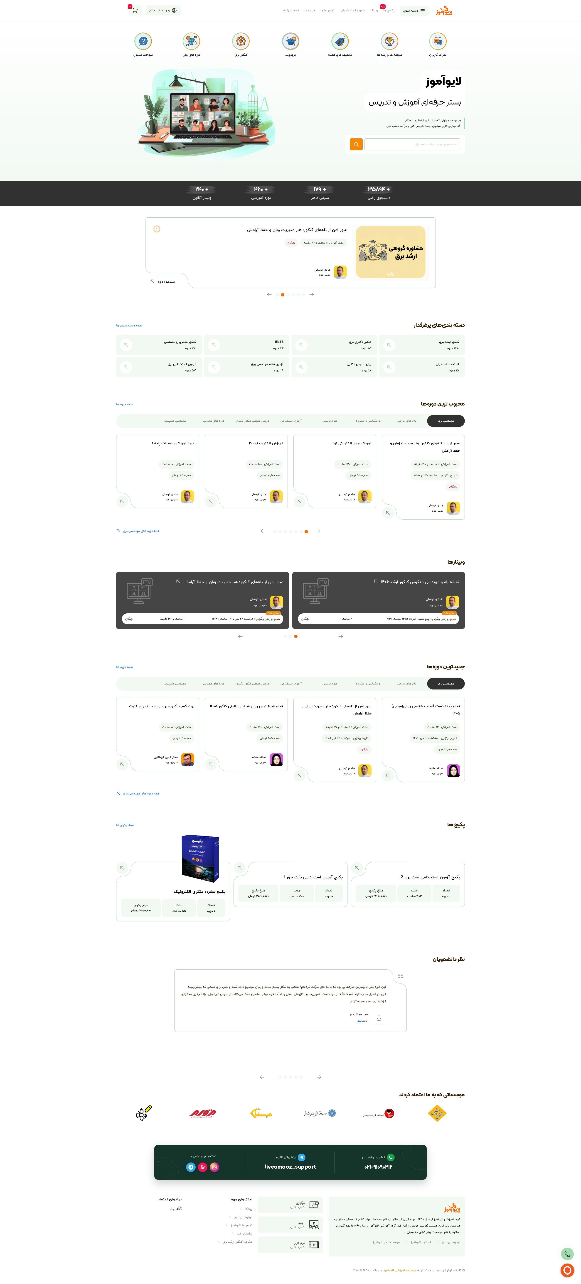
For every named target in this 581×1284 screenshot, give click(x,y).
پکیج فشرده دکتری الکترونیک (199, 891)
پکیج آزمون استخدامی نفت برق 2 (430, 877)
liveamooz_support (290, 1167)
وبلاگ (374, 10)
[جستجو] (356, 144)
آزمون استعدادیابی (352, 10)
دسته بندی (410, 10)
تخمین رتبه (291, 10)
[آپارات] (202, 1167)
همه (129, 325)
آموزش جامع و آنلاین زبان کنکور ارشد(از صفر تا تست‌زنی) (297, 230)
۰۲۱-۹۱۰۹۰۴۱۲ (378, 1167)
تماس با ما (327, 10)
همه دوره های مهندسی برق (141, 530)
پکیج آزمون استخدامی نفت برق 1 (313, 877)
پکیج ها (388, 10)
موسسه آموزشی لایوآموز (399, 1270)
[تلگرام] (191, 1167)
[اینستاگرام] (214, 1167)
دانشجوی (362, 1021)
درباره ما (310, 10)
